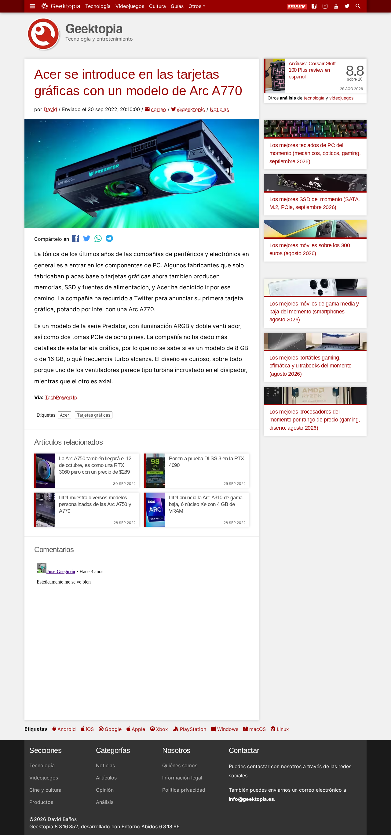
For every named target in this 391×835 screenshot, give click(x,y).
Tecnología (98, 6)
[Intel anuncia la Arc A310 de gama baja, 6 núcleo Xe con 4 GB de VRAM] (154, 510)
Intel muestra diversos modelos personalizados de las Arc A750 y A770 (95, 504)
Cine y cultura (45, 790)
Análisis (104, 802)
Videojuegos (129, 6)
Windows (227, 729)
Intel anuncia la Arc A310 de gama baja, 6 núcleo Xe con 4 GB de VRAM (206, 504)
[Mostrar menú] (33, 6)
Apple (138, 729)
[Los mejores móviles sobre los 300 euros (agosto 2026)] (315, 228)
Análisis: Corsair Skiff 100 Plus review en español (312, 70)
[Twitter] (347, 6)
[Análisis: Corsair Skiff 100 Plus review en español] (274, 76)
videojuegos (341, 97)
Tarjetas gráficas (93, 415)
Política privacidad (183, 790)
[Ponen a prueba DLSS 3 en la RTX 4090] (154, 471)
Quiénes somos (179, 765)
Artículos (106, 778)
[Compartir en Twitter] (87, 238)
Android (66, 729)
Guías (177, 6)
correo (158, 109)
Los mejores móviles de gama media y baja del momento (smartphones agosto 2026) (314, 312)
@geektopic (191, 109)
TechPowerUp (61, 397)
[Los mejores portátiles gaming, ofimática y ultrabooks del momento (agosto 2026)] (315, 341)
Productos (41, 802)
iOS (90, 729)
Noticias (219, 109)
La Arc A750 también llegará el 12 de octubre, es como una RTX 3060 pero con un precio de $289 (95, 465)
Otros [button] (195, 6)
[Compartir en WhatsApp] (98, 238)
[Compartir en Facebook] (76, 238)
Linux (283, 729)
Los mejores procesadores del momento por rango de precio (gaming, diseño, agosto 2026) (314, 420)
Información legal (182, 778)
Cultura (157, 6)
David (50, 109)
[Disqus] (141, 637)
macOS (257, 729)
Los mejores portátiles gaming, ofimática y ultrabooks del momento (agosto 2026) (310, 366)
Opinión (105, 790)
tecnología (314, 97)
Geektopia (64, 6)
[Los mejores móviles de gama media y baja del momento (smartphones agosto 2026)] (315, 287)
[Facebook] (314, 6)
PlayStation (193, 729)
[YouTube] (336, 6)
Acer (64, 415)
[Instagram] (325, 6)
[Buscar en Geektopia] (358, 6)
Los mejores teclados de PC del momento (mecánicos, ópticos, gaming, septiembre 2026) (315, 153)
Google (113, 729)
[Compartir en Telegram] (110, 238)
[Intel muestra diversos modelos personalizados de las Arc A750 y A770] (44, 510)
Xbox (162, 729)
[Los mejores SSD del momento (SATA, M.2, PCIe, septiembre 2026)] (315, 182)
